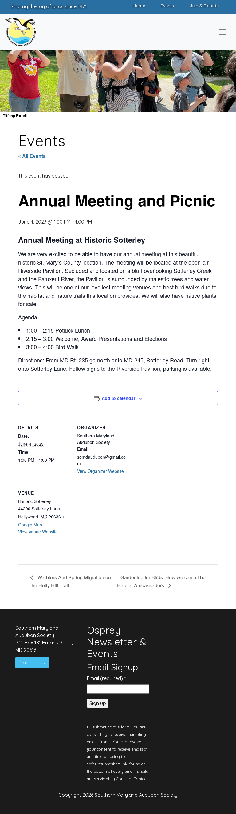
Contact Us (32, 663)
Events (167, 5)
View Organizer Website (100, 471)
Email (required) (106, 678)
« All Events (32, 155)
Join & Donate (204, 5)
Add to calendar (118, 398)
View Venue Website (38, 532)
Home (139, 5)
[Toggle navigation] (222, 32)
